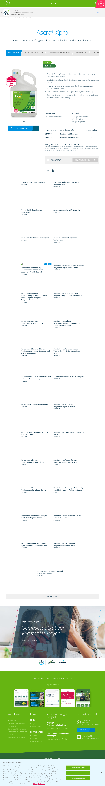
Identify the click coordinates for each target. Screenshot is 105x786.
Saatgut (34, 739)
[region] (52, 772)
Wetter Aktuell (36, 726)
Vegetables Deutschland (16, 737)
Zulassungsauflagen (34, 53)
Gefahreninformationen (59, 53)
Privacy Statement (39, 784)
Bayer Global (12, 720)
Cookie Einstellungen (78, 767)
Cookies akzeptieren (78, 778)
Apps (33, 724)
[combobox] (23, 128)
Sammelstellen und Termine (57, 728)
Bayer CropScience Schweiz (17, 732)
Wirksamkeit (81, 53)
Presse (10, 735)
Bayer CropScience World (16, 723)
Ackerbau (35, 736)
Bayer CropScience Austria (17, 729)
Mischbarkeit (98, 53)
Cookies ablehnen (78, 773)
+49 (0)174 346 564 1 (91, 725)
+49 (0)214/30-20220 (91, 738)
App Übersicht (53, 684)
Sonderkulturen (37, 741)
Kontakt (83, 730)
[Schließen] (1, 12)
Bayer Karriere (13, 726)
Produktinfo (13, 53)
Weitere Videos (52, 596)
